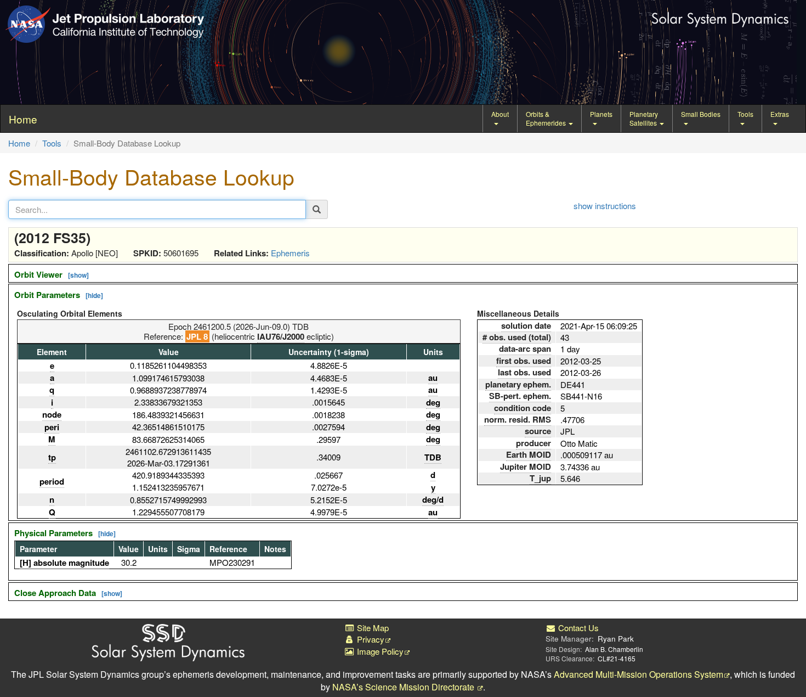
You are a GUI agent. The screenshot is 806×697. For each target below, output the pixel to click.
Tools (745, 114)
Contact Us (577, 627)
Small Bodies (700, 114)
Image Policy (379, 651)
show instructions (605, 205)
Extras (779, 114)
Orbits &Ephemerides (546, 118)
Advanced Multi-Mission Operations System (638, 674)
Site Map (372, 627)
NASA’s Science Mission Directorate (404, 687)
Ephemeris (290, 252)
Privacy (369, 639)
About (500, 114)
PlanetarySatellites (644, 118)
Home (19, 143)
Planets (601, 114)
